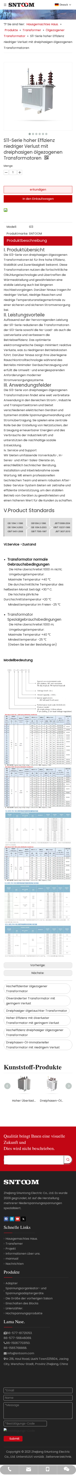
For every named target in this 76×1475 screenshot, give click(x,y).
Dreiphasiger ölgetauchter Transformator (36, 1011)
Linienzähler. (14, 1308)
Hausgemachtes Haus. (22, 1239)
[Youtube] (17, 1218)
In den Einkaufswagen (38, 199)
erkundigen (38, 189)
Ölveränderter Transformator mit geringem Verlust (30, 1000)
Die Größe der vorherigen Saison (29, 1298)
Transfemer (14, 1244)
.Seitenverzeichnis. (58, 1457)
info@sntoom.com (20, 1353)
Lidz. (42, 1457)
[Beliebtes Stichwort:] (68, 1159)
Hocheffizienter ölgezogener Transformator (26, 988)
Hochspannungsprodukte (24, 1313)
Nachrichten (15, 1264)
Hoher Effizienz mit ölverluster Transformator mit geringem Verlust (32, 1020)
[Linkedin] (12, 1218)
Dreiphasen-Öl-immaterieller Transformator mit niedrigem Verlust (33, 1044)
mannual (12, 1258)
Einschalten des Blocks (22, 1303)
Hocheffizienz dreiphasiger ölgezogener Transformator (34, 1032)
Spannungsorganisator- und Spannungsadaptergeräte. (26, 1290)
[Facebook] (6, 1218)
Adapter (12, 1283)
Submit (14, 1438)
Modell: (11, 227)
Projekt (11, 1248)
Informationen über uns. (23, 1253)
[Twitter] (23, 1218)
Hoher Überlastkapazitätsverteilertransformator (24, 1101)
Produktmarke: (17, 233)
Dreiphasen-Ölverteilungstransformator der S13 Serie (52, 1101)
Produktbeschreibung (27, 240)
